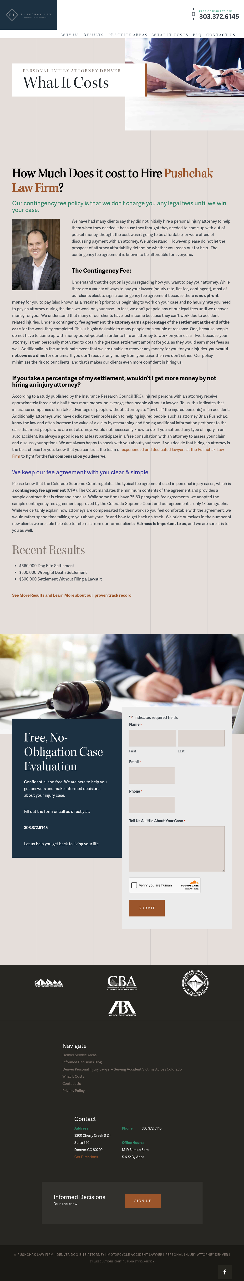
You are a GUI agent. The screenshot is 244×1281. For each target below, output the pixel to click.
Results (94, 35)
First (132, 751)
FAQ (197, 35)
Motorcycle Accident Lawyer (134, 1254)
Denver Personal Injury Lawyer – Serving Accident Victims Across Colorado (122, 1069)
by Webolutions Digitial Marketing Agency (122, 1261)
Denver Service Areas (79, 1054)
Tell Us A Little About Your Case (157, 820)
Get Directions (86, 1156)
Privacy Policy (73, 1090)
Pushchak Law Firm (36, 1254)
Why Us (70, 35)
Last (181, 751)
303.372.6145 (219, 15)
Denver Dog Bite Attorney (80, 1254)
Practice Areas (128, 35)
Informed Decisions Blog (82, 1062)
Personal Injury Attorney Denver (196, 1254)
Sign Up (143, 1200)
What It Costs (170, 35)
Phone (135, 791)
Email (135, 761)
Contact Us (221, 35)
